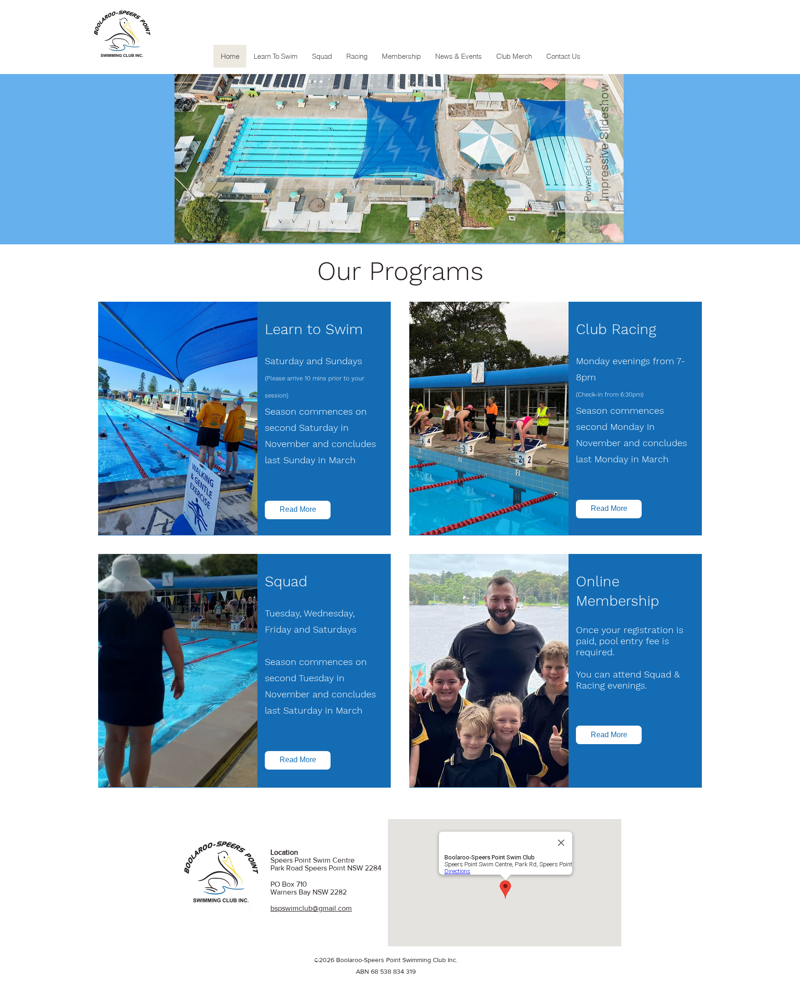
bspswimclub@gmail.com (311, 908)
